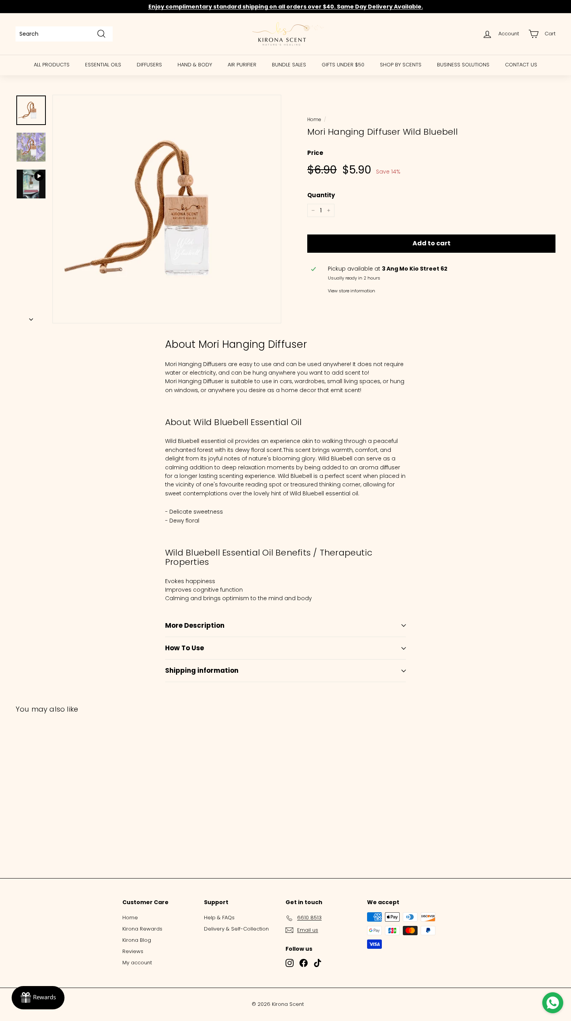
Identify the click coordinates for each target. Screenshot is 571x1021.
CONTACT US (521, 64)
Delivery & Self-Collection (236, 928)
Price (315, 153)
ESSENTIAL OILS (103, 64)
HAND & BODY (195, 64)
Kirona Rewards (142, 928)
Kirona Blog (136, 940)
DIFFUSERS (149, 64)
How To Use (184, 648)
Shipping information (201, 670)
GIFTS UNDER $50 (343, 64)
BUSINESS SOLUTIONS (463, 64)
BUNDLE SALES (289, 64)
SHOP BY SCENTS (400, 64)
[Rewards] (38, 997)
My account (137, 962)
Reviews (132, 951)
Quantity (321, 195)
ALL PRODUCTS (52, 64)
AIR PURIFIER (242, 64)
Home (314, 119)
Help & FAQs (219, 917)
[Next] (31, 317)
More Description (195, 625)
